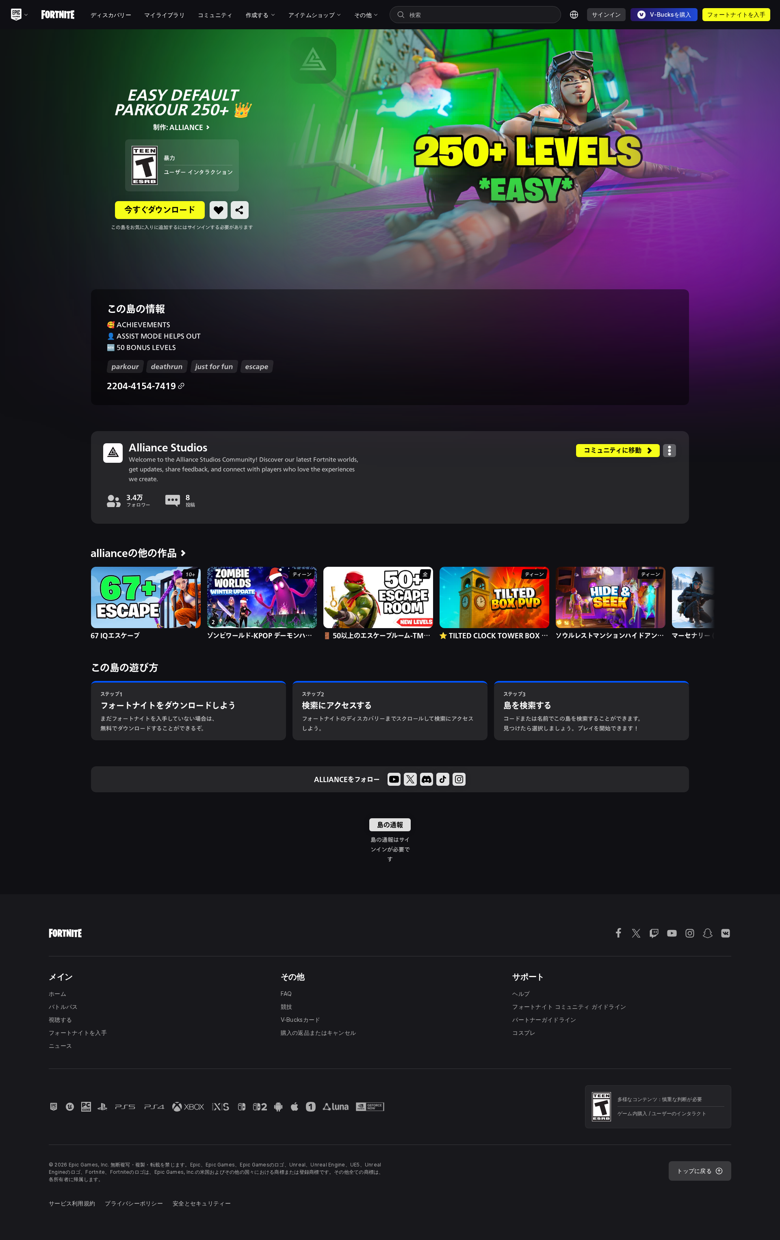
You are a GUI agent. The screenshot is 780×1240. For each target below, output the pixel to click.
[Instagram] (459, 779)
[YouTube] (394, 779)
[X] (410, 779)
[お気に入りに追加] (219, 210)
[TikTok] (442, 779)
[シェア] (240, 210)
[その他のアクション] (669, 450)
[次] (693, 602)
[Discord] (426, 779)
